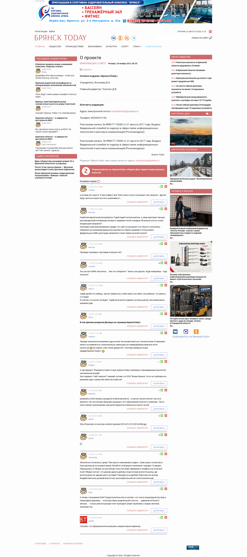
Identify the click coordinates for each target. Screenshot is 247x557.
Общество (55, 46)
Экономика (95, 46)
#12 (100, 244)
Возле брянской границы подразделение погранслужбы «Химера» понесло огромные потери (54, 175)
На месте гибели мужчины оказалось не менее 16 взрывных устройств (187, 89)
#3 (101, 454)
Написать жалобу (73, 543)
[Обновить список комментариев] (99, 181)
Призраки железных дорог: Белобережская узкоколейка (191, 180)
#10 (100, 286)
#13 (100, 209)
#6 (100, 391)
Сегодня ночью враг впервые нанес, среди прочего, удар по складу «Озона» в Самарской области (190, 320)
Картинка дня (180, 113)
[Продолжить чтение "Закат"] (191, 131)
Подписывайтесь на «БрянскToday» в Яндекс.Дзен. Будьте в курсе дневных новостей (128, 171)
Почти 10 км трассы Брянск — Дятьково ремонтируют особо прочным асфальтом (54, 168)
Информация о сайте (93, 63)
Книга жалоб (154, 46)
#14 (100, 187)
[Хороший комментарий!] (162, 186)
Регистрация (41, 32)
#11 (100, 263)
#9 (100, 314)
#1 (101, 518)
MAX (186, 331)
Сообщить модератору (137, 202)
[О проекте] (123, 69)
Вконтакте (175, 331)
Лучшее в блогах (182, 191)
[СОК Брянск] (123, 11)
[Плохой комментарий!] (166, 186)
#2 (101, 489)
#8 (100, 333)
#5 (101, 416)
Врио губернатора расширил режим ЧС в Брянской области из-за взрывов (54, 162)
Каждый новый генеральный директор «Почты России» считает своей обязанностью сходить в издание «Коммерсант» (189, 231)
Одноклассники (196, 331)
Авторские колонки (184, 149)
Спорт (125, 46)
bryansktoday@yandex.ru (125, 111)
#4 (101, 435)
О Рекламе (40, 543)
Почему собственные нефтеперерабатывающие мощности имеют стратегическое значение (188, 276)
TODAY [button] (136, 46)
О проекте (54, 543)
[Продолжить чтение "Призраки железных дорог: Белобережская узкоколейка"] (191, 165)
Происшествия (75, 46)
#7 (100, 362)
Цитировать (159, 202)
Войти (52, 32)
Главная (40, 46)
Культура (111, 46)
